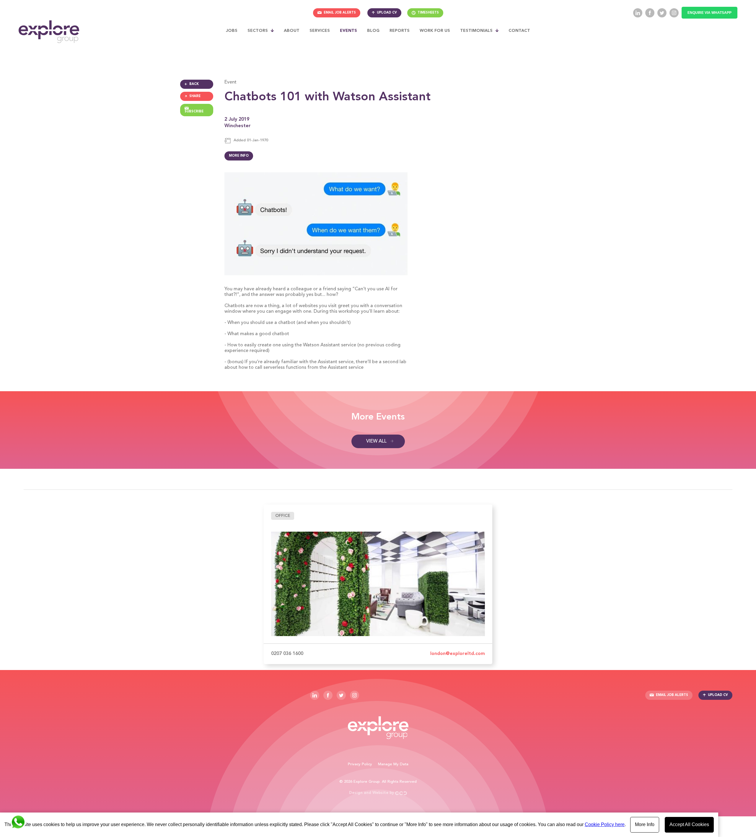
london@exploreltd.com (457, 653)
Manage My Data (393, 764)
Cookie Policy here (605, 824)
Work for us (435, 31)
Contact (519, 31)
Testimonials (476, 31)
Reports (400, 31)
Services (319, 31)
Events (348, 31)
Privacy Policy (360, 764)
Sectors (257, 31)
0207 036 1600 (287, 653)
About (291, 31)
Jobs (231, 31)
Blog (373, 31)
